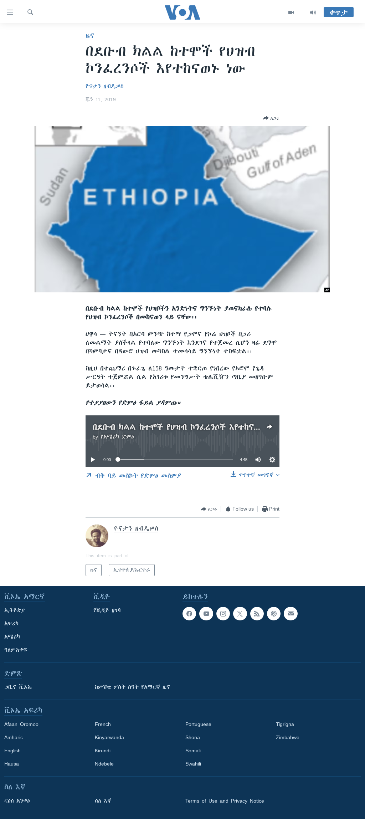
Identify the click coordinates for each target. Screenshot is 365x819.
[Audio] (313, 12)
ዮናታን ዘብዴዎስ (105, 86)
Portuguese (198, 724)
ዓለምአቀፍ (15, 650)
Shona (192, 737)
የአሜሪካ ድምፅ (117, 437)
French (103, 724)
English (12, 750)
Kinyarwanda (109, 737)
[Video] (291, 12)
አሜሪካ (12, 637)
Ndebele (104, 764)
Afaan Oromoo (21, 724)
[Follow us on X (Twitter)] (240, 613)
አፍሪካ (11, 623)
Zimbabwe (287, 737)
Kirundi (102, 750)
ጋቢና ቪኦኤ (18, 687)
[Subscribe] (290, 613)
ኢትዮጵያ (14, 610)
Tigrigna (285, 724)
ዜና (90, 35)
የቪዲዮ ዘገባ (107, 610)
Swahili (193, 764)
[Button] (271, 118)
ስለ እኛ (103, 801)
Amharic (13, 737)
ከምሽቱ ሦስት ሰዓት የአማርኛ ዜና (132, 687)
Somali (193, 750)
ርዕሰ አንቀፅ (17, 801)
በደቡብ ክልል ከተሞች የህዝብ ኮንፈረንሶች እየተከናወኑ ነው (186, 427)
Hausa (11, 764)
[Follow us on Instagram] (223, 613)
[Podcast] (274, 613)
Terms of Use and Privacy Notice (224, 801)
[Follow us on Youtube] (206, 613)
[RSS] (257, 613)
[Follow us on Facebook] (189, 613)
